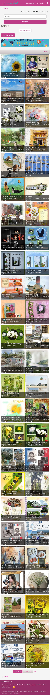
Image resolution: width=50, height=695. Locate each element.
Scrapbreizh (6, 419)
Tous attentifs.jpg (7, 516)
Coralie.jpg (5, 245)
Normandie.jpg (31, 344)
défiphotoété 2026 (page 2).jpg (36, 565)
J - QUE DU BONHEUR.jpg (35, 663)
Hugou (5, 518)
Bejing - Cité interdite (9, 639)
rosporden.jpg (31, 172)
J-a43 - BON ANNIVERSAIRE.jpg (12, 344)
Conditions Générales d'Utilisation (13, 685)
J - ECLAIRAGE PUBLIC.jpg (10, 270)
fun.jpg (28, 589)
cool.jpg (4, 368)
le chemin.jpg (6, 147)
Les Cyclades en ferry (9, 663)
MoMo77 (30, 567)
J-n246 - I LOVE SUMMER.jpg (11, 491)
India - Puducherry (32, 147)
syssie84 (5, 75)
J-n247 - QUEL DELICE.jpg (10, 393)
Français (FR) (7, 682)
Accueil (8, 687)
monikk (5, 174)
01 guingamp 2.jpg (8, 172)
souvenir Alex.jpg (32, 295)
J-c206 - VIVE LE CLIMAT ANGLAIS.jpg (14, 98)
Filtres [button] (45, 52)
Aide (3, 687)
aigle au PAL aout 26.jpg (34, 245)
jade (29, 75)
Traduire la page (7, 35)
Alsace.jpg (5, 221)
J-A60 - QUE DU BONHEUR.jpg (12, 196)
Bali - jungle (30, 491)
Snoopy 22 (31, 149)
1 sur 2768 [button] (17, 671)
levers (29, 395)
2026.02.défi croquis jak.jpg (11, 417)
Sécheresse (5, 614)
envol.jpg (29, 196)
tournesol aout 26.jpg (9, 73)
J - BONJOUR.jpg (31, 639)
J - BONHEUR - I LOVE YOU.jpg (36, 442)
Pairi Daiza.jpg (6, 467)
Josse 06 (30, 223)
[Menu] (3, 3)
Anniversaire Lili (7, 319)
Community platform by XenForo (20, 691)
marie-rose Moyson (34, 125)
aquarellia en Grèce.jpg (34, 540)
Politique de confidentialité (36, 685)
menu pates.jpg (7, 295)
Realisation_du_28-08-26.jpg (35, 221)
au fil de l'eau (30, 368)
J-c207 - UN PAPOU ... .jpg (34, 73)
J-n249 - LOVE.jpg (7, 123)
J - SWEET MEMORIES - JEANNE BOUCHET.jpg (17, 540)
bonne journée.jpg (32, 123)
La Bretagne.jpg (31, 516)
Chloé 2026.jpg (7, 589)
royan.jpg (29, 393)
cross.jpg (29, 417)
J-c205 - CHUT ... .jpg (33, 98)
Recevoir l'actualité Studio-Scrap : (34, 12)
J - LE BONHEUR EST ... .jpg (11, 442)
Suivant (27, 671)
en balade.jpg (6, 565)
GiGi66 (5, 591)
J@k (4, 297)
